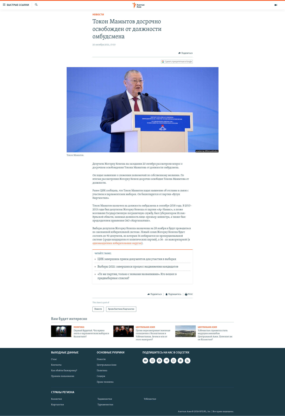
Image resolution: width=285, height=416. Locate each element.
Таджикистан (105, 399)
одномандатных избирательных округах (117, 243)
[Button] (185, 53)
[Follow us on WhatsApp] (173, 361)
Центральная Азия (145, 327)
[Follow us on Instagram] (152, 361)
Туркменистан (105, 405)
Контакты (56, 365)
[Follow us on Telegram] (166, 361)
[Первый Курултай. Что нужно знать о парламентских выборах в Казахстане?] (61, 331)
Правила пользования (62, 376)
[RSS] (187, 361)
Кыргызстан (57, 405)
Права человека (105, 382)
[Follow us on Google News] (180, 361)
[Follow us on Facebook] (159, 361)
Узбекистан (150, 399)
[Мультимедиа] (275, 5)
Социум (101, 376)
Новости (98, 14)
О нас (54, 359)
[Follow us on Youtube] (145, 361)
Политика (79, 327)
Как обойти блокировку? (64, 371)
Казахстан (56, 399)
